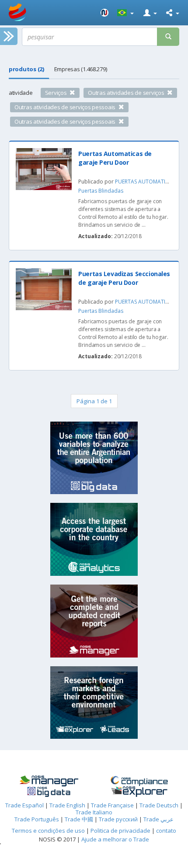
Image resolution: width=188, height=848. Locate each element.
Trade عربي (158, 819)
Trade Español (24, 805)
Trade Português (36, 819)
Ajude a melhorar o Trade (115, 839)
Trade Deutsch (158, 805)
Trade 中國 (79, 819)
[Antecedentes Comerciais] (49, 780)
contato (166, 830)
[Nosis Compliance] (139, 780)
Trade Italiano (94, 812)
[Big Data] (49, 791)
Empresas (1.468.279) (80, 69)
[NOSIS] (104, 12)
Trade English (67, 805)
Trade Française (112, 805)
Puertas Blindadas (100, 190)
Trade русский (118, 819)
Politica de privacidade (121, 830)
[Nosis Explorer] (139, 791)
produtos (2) (26, 69)
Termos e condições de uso (48, 830)
